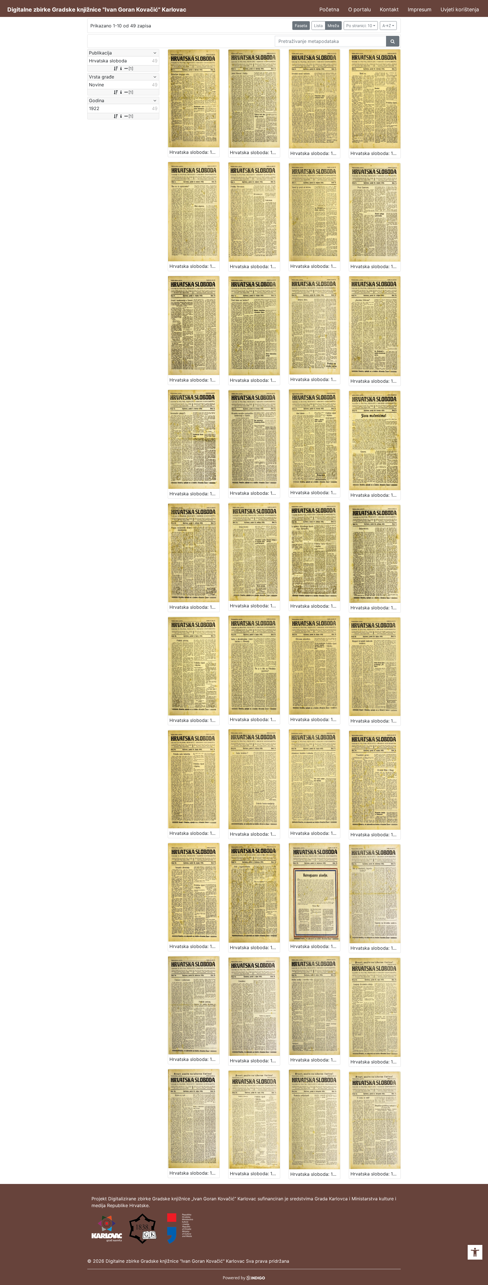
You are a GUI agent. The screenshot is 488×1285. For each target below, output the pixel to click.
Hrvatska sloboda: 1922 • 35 (255, 1060)
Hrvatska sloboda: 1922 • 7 (315, 266)
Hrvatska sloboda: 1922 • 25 (375, 721)
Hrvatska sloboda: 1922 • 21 (375, 607)
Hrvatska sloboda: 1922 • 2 (255, 152)
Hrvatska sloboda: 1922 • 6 (255, 266)
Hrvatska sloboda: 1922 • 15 (255, 493)
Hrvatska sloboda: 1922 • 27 (255, 834)
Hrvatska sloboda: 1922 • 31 (255, 947)
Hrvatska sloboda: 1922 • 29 (375, 834)
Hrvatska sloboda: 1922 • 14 (194, 493)
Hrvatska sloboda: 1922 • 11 (255, 380)
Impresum (420, 9)
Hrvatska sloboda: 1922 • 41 (375, 1174)
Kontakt (389, 9)
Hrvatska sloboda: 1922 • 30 (194, 946)
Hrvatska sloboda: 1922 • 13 (375, 381)
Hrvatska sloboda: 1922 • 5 (194, 266)
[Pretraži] (392, 41)
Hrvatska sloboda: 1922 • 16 (315, 492)
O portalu (359, 9)
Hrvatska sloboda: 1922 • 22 (194, 720)
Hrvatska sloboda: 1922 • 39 (255, 1173)
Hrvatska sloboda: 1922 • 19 (255, 605)
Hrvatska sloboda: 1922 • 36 (315, 1060)
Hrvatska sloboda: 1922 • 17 (375, 495)
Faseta (301, 25)
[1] (130, 68)
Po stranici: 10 (359, 25)
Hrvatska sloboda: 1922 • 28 (315, 833)
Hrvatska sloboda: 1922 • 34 (194, 1059)
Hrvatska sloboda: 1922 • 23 (255, 719)
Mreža (333, 25)
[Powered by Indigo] (244, 1277)
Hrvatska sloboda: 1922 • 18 (194, 607)
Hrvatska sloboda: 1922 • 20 (315, 606)
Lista (318, 25)
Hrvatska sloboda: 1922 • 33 (375, 948)
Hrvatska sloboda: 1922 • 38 (194, 1173)
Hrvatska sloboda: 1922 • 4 (375, 153)
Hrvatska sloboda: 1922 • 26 (194, 833)
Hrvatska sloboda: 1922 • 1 (194, 152)
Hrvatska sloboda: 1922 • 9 (194, 380)
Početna (329, 9)
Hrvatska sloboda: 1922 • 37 (375, 1062)
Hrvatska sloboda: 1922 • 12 (315, 379)
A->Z (386, 25)
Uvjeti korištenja (460, 9)
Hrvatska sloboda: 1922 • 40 (315, 1174)
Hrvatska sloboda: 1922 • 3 (315, 153)
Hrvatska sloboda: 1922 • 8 (375, 266)
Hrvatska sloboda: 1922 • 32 (315, 946)
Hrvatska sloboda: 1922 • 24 (315, 719)
